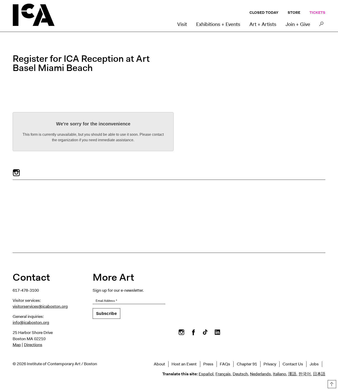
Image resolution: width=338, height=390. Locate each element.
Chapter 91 (247, 364)
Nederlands (260, 374)
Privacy (270, 364)
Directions (33, 345)
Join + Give (298, 24)
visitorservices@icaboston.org (40, 306)
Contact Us (293, 364)
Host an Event (184, 364)
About (159, 364)
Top (331, 383)
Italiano (279, 374)
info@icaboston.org (31, 322)
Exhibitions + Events (218, 24)
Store (294, 12)
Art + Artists (262, 24)
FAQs (225, 364)
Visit (182, 24)
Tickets (317, 12)
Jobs (314, 364)
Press (208, 364)
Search (321, 25)
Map (17, 345)
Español (206, 374)
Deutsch (240, 374)
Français (223, 374)
